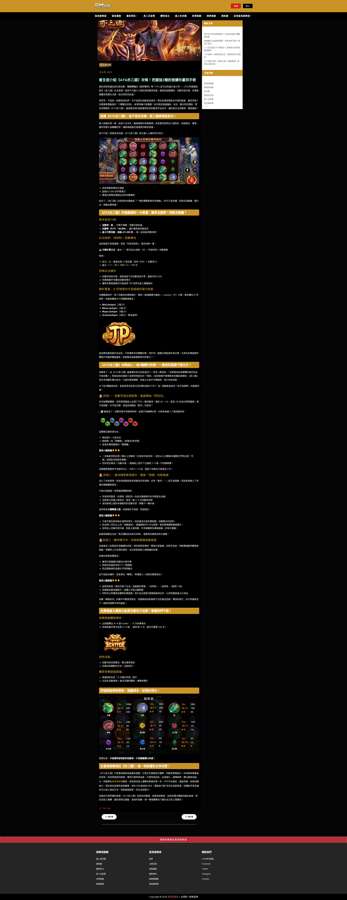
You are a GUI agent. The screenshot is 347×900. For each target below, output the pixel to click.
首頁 (151, 858)
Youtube (205, 879)
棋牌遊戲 (211, 15)
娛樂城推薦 (208, 83)
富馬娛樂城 (100, 15)
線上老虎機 (181, 15)
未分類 (207, 91)
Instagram (206, 873)
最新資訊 (131, 15)
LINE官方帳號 (208, 858)
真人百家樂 (149, 15)
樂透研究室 (208, 95)
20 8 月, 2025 (105, 72)
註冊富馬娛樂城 (242, 15)
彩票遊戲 (196, 15)
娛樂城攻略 (208, 87)
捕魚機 (224, 15)
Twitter (205, 868)
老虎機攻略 (105, 64)
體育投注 (165, 15)
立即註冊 (153, 863)
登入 (248, 5)
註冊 (236, 5)
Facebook (206, 863)
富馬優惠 (116, 15)
